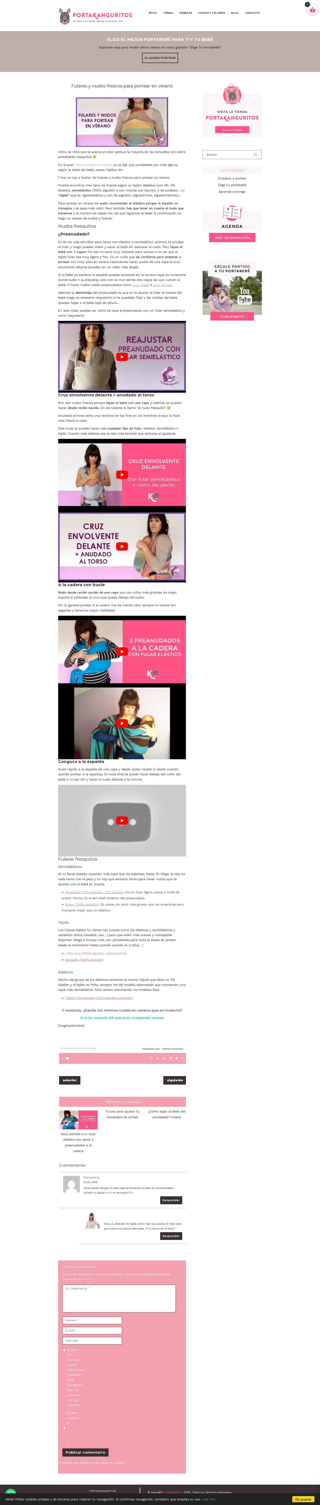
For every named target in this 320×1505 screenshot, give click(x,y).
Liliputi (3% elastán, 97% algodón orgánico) (99, 998)
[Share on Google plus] (164, 1058)
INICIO (153, 12)
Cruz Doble (140, 285)
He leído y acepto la (73, 1428)
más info (208, 1499)
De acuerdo (303, 1499)
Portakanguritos (173, 1492)
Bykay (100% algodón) (82, 904)
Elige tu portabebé (232, 185)
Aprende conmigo (86, 1048)
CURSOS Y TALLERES (211, 12)
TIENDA (168, 12)
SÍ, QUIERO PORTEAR (160, 58)
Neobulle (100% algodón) (84, 960)
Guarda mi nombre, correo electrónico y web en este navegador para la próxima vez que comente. (74, 1377)
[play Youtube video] (122, 357)
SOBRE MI (185, 12)
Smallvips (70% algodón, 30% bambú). (95, 892)
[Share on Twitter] (176, 1058)
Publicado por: (162, 1048)
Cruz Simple (162, 285)
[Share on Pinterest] (170, 1058)
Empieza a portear (232, 178)
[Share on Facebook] (182, 1058)
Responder (171, 1200)
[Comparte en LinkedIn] (157, 1058)
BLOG (235, 12)
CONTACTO (252, 12)
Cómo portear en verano (93, 165)
